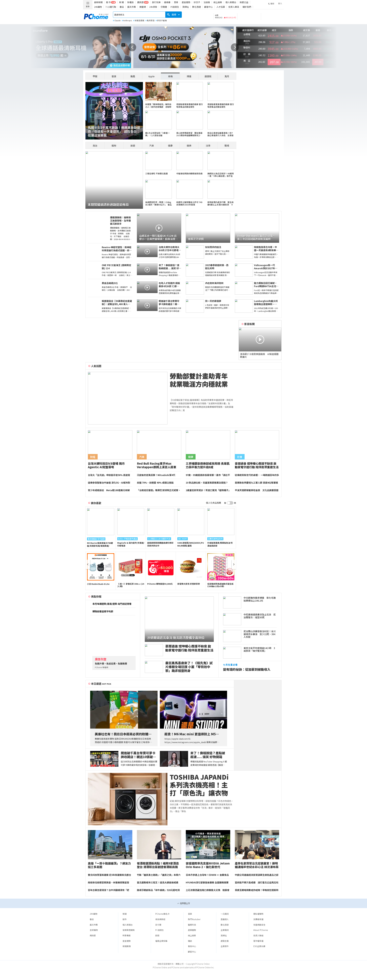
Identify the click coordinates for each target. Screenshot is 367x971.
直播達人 (225, 919)
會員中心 (192, 946)
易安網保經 (160, 919)
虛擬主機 (225, 940)
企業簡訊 (225, 930)
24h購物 (98, 6)
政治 (95, 145)
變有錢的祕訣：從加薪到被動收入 (246, 669)
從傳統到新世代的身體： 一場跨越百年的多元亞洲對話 (257, 475)
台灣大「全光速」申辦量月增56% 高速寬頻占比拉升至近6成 (109, 475)
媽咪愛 (93, 935)
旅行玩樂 (156, 2)
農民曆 (140, 2)
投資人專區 (233, 6)
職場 (227, 145)
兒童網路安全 (259, 924)
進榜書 (167, 2)
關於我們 (247, 6)
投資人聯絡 (258, 935)
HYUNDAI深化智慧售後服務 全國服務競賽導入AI (207, 882)
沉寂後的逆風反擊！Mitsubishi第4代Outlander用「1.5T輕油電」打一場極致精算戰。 (159, 475)
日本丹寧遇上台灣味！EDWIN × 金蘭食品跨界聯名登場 (207, 875)
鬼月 (227, 76)
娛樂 (189, 145)
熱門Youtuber (194, 919)
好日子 (197, 2)
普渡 (114, 76)
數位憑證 (196, 6)
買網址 (185, 6)
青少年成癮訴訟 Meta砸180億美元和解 (109, 490)
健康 (170, 145)
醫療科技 (192, 924)
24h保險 (153, 6)
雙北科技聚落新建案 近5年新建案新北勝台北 (109, 875)
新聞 (125, 913)
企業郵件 (225, 946)
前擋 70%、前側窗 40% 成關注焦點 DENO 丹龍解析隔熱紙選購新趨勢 (156, 482)
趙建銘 (208, 76)
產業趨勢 (192, 930)
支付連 (158, 924)
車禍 (170, 76)
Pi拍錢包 (174, 6)
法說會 (207, 2)
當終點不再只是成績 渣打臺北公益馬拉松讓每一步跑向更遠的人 (256, 882)
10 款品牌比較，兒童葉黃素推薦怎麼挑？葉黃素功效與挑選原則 (207, 482)
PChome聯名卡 (162, 913)
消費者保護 (258, 919)
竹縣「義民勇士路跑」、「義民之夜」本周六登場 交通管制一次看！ (158, 875)
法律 (208, 145)
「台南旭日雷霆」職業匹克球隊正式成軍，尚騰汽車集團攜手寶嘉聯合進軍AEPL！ (158, 490)
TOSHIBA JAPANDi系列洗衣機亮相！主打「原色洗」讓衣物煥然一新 (199, 785)
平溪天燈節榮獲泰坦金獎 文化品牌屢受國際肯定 (256, 490)
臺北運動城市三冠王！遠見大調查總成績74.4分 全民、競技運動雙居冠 (157, 882)
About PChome (260, 930)
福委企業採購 (161, 940)
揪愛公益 (244, 2)
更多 (88, 6)
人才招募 (220, 6)
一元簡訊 (225, 913)
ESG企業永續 (259, 946)
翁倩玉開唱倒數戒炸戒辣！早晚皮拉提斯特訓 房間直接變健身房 (256, 890)
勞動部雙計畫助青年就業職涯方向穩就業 (199, 380)
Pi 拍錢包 (159, 930)
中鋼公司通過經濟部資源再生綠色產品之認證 (256, 875)
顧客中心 (208, 6)
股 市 (108, 2)
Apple (151, 76)
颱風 (132, 76)
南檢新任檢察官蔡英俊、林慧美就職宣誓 (108, 882)
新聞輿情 (127, 946)
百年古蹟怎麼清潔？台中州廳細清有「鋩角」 (108, 890)
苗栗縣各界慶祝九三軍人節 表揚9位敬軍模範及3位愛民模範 (256, 482)
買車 (176, 2)
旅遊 (132, 145)
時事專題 (127, 935)
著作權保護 (258, 940)
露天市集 (131, 6)
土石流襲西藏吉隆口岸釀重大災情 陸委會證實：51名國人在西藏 (207, 890)
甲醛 (95, 76)
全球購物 (94, 930)
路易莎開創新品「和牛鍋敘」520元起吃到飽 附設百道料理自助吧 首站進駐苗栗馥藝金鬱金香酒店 (158, 890)
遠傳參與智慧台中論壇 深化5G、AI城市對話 (109, 482)
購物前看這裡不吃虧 (102, 611)
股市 (125, 919)
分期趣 (164, 6)
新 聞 (121, 2)
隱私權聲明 (258, 913)
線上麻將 (217, 2)
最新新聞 (98, 2)
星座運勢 (186, 2)
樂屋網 (142, 6)
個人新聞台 (231, 2)
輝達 (189, 76)
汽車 (151, 145)
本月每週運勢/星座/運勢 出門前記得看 (111, 603)
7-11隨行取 (110, 6)
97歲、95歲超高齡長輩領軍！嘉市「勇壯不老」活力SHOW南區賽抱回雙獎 (208, 475)
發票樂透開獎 (129, 930)
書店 (122, 6)
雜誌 (190, 940)
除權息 (130, 2)
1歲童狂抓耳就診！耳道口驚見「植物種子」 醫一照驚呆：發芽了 (208, 490)
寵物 (114, 145)
